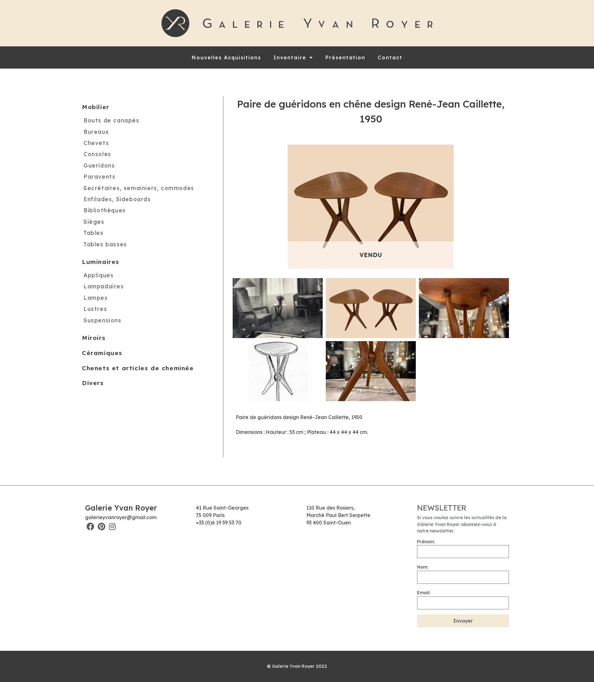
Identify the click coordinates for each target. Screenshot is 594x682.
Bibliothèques (105, 210)
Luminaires (100, 261)
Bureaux (96, 131)
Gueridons (99, 165)
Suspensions (103, 319)
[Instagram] (112, 526)
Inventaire (289, 57)
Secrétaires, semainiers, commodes (139, 187)
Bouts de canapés (112, 120)
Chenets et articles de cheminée (138, 367)
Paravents (99, 176)
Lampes (96, 297)
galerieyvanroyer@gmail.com (121, 517)
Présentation (345, 57)
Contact (390, 57)
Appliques (99, 274)
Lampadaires (104, 286)
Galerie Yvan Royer (121, 507)
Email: (423, 592)
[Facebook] (90, 526)
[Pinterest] (101, 526)
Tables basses (105, 243)
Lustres (95, 308)
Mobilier (96, 107)
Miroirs (93, 337)
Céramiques (102, 352)
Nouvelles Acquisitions (226, 57)
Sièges (94, 221)
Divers (93, 383)
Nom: (422, 567)
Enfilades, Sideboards (117, 199)
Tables (94, 232)
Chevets (96, 142)
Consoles (97, 153)
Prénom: (426, 541)
